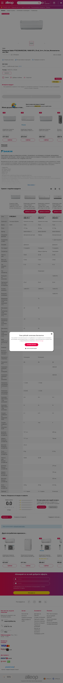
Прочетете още (39, 341)
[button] (31, 348)
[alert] (31, 341)
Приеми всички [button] (31, 344)
